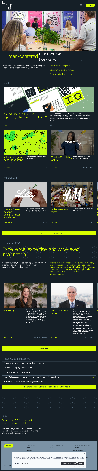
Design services (31, 445)
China (51, 447)
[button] (81, 5)
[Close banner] (85, 453)
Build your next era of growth (60, 66)
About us (29, 450)
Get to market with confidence (61, 74)
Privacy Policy (25, 463)
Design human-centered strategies (62, 70)
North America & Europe (56, 445)
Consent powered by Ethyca (78, 466)
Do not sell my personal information (82, 445)
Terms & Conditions (78, 450)
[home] (7, 5)
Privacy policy (76, 447)
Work (28, 447)
